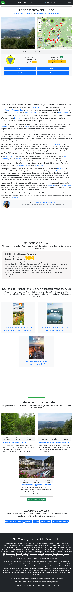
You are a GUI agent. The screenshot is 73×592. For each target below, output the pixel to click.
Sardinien (50, 552)
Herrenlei (36, 521)
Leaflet (52, 48)
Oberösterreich (55, 550)
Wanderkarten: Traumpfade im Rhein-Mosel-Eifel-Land (18, 329)
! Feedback (53, 73)
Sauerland (58, 552)
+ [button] (39, 20)
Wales (36, 558)
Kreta (16, 547)
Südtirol (66, 554)
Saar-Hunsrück (29, 552)
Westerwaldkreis (53, 13)
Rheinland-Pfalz (19, 13)
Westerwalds (37, 107)
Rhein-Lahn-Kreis (40, 13)
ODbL (69, 48)
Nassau (27, 127)
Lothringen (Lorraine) (26, 547)
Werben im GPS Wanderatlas (19, 578)
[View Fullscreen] (39, 26)
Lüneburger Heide (41, 547)
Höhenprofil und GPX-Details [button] (56, 62)
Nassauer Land (18, 110)
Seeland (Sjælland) (22, 554)
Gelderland (62, 545)
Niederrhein (26, 550)
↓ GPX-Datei (20, 69)
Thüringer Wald (46, 556)
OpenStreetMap (64, 48)
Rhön (12, 552)
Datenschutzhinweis (47, 578)
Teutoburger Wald (33, 556)
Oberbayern (36, 550)
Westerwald (30, 13)
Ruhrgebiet (19, 552)
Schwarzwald (10, 554)
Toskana (59, 556)
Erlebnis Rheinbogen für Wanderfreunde (55, 329)
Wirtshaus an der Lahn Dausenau (14, 521)
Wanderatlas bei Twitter (23, 582)
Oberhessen (45, 550)
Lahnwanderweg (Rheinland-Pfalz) (36, 485)
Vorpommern (27, 558)
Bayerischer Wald (29, 543)
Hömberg (5, 110)
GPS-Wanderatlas (25, 2)
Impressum (59, 578)
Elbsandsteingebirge (9, 545)
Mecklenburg (6, 550)
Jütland (4, 547)
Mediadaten (35, 578)
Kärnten (11, 547)
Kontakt (55, 582)
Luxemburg (52, 547)
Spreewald (48, 554)
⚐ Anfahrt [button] (20, 73)
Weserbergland (44, 558)
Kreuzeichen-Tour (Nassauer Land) (54, 442)
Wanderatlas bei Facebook (42, 582)
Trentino (66, 556)
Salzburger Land (40, 552)
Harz (68, 545)
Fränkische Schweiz (50, 545)
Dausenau (18, 118)
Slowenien (33, 554)
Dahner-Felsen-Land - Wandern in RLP (36, 363)
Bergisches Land (42, 543)
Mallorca (67, 547)
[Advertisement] (36, 90)
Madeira (60, 547)
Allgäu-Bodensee (10, 543)
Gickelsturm (28, 521)
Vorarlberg (18, 558)
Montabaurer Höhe (22, 165)
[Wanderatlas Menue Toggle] (69, 2)
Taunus (18, 556)
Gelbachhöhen (13, 112)
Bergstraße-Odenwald (56, 543)
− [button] (39, 22)
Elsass (19, 545)
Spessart (41, 554)
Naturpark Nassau (45, 521)
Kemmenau (63, 112)
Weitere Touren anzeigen (36, 500)
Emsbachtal (39, 165)
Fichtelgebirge (27, 545)
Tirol (53, 556)
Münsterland (16, 550)
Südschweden (58, 554)
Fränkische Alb (38, 545)
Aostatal (20, 543)
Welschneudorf (30, 112)
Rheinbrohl (19, 159)
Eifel (66, 543)
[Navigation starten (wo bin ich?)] (39, 30)
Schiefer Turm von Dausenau (60, 521)
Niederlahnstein (65, 185)
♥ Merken (53, 69)
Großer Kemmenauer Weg (14, 442)
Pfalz (63, 550)
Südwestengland (9, 556)
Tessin (24, 556)
